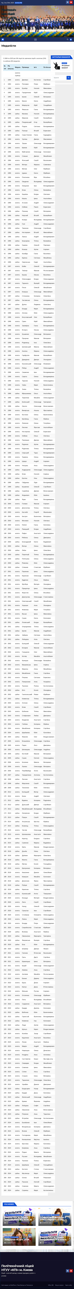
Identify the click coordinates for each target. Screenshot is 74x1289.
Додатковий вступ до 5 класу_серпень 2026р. (53, 1218)
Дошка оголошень (10, 1215)
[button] (67, 39)
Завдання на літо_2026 (17, 1239)
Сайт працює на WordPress (9, 1285)
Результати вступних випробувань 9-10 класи (53, 1238)
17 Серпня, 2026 (46, 1222)
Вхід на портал (59, 1285)
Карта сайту (68, 1285)
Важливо (7, 1237)
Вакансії (64, 63)
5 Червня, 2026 (46, 1242)
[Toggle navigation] (35, 39)
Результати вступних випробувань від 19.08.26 (18, 1218)
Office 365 (51, 1285)
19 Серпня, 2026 (11, 1222)
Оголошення (19, 1215)
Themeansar (29, 1285)
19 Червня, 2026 (11, 1242)
